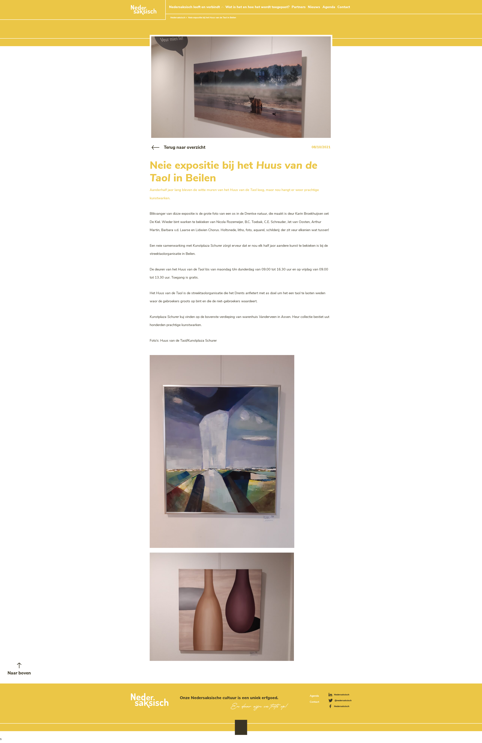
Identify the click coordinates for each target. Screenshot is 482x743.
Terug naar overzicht (184, 147)
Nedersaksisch (177, 17)
